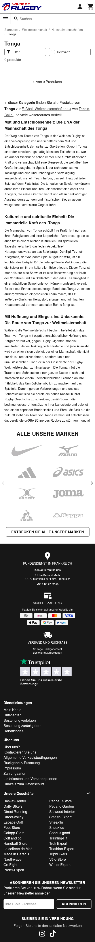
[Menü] (5, 18)
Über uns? (12, 746)
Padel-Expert (14, 869)
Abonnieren (74, 903)
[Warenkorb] (90, 6)
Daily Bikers (13, 806)
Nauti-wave (12, 859)
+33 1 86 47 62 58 (48, 584)
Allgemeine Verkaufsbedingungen (30, 757)
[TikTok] (52, 934)
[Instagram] (42, 934)
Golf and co (12, 838)
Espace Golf (13, 822)
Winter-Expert (59, 864)
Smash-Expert (60, 816)
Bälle (8, 114)
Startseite (11, 29)
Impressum (12, 768)
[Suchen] (16, 18)
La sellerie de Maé (18, 848)
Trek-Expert (58, 843)
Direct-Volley (13, 816)
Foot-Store (12, 827)
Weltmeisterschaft (34, 29)
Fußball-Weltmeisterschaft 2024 (46, 108)
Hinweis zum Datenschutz (24, 783)
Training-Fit (58, 838)
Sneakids (56, 827)
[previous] (3, 483)
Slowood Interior (62, 811)
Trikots (84, 108)
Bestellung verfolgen (20, 720)
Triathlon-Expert (61, 848)
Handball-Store (15, 843)
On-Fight (10, 864)
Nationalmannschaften (67, 29)
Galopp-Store (14, 832)
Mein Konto (12, 709)
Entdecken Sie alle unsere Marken (47, 531)
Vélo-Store (57, 859)
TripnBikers (58, 853)
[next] (92, 483)
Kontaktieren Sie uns (47, 570)
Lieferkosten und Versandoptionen (30, 778)
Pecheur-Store (60, 800)
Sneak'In (56, 822)
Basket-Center (15, 800)
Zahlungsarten (15, 773)
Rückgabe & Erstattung (22, 762)
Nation (63, 372)
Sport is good (59, 832)
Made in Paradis (16, 853)
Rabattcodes (13, 730)
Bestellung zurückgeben (47, 652)
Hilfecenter (12, 714)
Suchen (26, 18)
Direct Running (15, 811)
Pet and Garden (61, 806)
